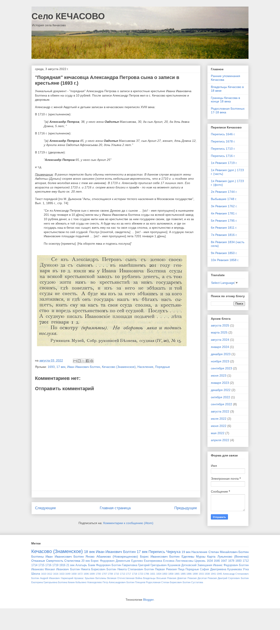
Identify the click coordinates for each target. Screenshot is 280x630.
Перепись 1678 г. (223, 141)
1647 (224, 560)
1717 (128, 573)
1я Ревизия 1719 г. (224, 163)
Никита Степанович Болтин (135, 569)
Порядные (162, 367)
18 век (89, 552)
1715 (41, 565)
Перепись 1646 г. (223, 134)
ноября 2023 (220, 361)
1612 (49, 573)
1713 (122, 573)
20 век (85, 560)
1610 (43, 573)
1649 (67, 573)
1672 (80, 573)
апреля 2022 (220, 440)
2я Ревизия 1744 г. (224, 191)
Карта (211, 556)
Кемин (71, 582)
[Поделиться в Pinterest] (91, 361)
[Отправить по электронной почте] (75, 361)
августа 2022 (220, 411)
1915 (201, 573)
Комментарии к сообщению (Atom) (128, 523)
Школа (35, 573)
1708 (110, 573)
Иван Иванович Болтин (83, 367)
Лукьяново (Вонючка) (233, 556)
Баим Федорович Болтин (104, 565)
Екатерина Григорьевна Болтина (49, 582)
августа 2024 (220, 339)
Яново (90, 556)
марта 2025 (219, 332)
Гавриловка (129, 565)
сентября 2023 (221, 368)
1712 (246, 560)
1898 (195, 573)
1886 (189, 573)
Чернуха (173, 552)
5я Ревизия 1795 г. (224, 220)
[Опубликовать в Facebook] (87, 361)
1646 (217, 560)
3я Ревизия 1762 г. (224, 206)
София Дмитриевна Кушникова (221, 569)
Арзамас (79, 578)
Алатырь (81, 565)
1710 (116, 573)
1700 (98, 573)
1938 (207, 573)
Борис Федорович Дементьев (110, 560)
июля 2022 (218, 418)
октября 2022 (220, 397)
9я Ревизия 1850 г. (224, 253)
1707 (104, 573)
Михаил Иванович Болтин (62, 569)
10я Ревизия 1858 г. (225, 260)
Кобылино (80, 582)
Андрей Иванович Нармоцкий (56, 578)
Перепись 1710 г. (223, 148)
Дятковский (188, 565)
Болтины (37, 556)
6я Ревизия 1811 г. (224, 227)
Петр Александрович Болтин (118, 582)
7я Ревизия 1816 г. (224, 235)
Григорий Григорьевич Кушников (159, 565)
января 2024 (220, 347)
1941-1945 (216, 573)
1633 (62, 573)
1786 (146, 573)
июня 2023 (218, 375)
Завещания (204, 565)
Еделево (137, 560)
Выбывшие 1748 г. (224, 199)
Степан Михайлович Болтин (228, 552)
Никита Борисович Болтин (98, 569)
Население (145, 367)
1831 (152, 573)
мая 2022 (217, 433)
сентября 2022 (221, 404)
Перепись (157, 552)
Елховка (168, 560)
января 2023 (220, 382)
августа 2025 (220, 325)
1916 (62, 565)
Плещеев (140, 582)
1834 (158, 573)
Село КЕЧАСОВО (68, 16)
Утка (246, 569)
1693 (51, 367)
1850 (164, 573)
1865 (177, 573)
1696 (86, 573)
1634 (210, 560)
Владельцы (149, 578)
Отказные (38, 560)
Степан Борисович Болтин (176, 582)
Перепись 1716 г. (223, 156)
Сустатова (197, 582)
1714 (34, 565)
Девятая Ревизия (186, 578)
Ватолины (100, 578)
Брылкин (89, 578)
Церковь (200, 560)
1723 (140, 573)
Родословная (153, 582)
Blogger (148, 599)
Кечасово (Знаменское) (119, 367)
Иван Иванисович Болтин (65, 556)
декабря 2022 (221, 390)
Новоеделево (94, 582)
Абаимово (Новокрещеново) (117, 556)
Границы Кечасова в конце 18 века (225, 99)
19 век (186, 552)
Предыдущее (185, 508)
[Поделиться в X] (83, 361)
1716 (48, 565)
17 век (60, 367)
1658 (74, 573)
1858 (170, 573)
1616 (55, 573)
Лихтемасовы (184, 560)
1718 (134, 573)
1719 (55, 565)
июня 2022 (218, 426)
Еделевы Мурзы (193, 556)
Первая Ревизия (166, 569)
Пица (181, 569)
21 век (70, 565)
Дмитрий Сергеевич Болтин (233, 578)
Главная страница (115, 508)
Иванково (37, 569)
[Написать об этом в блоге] (79, 361)
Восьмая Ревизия (166, 578)
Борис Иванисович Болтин (160, 556)
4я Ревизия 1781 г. (224, 213)
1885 (183, 573)
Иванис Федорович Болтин (231, 565)
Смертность (54, 560)
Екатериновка (153, 560)
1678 (231, 560)
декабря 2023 (221, 354)
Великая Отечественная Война (124, 578)
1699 (92, 573)
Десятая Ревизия (207, 578)
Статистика (72, 560)
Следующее (45, 508)
